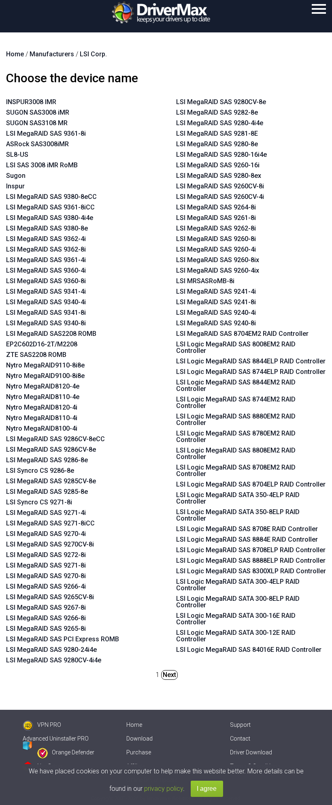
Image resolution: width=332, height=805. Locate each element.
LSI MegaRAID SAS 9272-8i (46, 555)
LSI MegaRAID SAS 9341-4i (46, 291)
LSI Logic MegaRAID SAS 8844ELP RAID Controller (251, 361)
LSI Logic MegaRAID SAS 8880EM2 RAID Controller (236, 419)
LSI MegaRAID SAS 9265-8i (46, 628)
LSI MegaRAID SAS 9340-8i (46, 323)
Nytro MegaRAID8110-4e (42, 397)
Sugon (16, 175)
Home (134, 725)
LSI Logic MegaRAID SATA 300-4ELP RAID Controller (238, 585)
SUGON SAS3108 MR (37, 123)
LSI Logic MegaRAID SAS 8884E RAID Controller (247, 539)
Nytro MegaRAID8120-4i (41, 407)
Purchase (138, 752)
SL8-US (17, 154)
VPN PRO (49, 725)
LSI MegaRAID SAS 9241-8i (216, 302)
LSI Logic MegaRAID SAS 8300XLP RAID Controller (251, 571)
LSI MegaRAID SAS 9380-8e (47, 228)
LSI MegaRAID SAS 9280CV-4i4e (53, 660)
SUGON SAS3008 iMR (37, 112)
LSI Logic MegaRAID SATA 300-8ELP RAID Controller (238, 602)
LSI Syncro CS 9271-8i (39, 502)
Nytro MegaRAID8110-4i (41, 418)
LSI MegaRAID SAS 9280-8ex (218, 175)
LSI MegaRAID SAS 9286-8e (47, 460)
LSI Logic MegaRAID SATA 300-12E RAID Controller (236, 636)
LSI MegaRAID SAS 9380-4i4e (49, 218)
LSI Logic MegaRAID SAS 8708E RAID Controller (247, 529)
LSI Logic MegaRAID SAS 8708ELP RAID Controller (251, 550)
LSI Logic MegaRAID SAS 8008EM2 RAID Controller (236, 347)
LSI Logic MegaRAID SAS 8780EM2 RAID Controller (236, 436)
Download (139, 738)
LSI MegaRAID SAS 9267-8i (46, 607)
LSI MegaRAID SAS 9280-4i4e (219, 123)
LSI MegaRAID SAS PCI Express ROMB (62, 639)
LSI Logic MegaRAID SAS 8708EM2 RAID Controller (236, 470)
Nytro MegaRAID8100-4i (41, 428)
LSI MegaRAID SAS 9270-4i (46, 534)
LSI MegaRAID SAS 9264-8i (216, 207)
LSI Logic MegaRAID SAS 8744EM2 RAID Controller (236, 402)
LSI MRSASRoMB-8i (205, 281)
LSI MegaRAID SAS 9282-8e (217, 112)
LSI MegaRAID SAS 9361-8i (46, 133)
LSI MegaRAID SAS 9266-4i (46, 586)
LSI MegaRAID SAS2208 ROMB (51, 333)
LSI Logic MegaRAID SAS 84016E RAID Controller (248, 649)
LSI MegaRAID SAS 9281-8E (217, 133)
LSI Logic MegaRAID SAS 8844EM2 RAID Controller (236, 385)
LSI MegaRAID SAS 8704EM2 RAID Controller (242, 333)
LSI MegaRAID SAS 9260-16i (218, 165)
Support (240, 725)
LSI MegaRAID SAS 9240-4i (216, 312)
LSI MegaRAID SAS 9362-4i (46, 239)
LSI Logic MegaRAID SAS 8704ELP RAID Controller (251, 484)
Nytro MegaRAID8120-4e (42, 386)
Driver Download (251, 752)
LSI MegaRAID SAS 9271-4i (46, 513)
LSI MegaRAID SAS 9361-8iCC (50, 207)
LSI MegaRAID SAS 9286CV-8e (51, 449)
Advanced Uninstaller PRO (56, 738)
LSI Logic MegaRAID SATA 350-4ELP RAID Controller (238, 498)
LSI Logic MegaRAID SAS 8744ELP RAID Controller (251, 372)
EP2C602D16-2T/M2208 (41, 344)
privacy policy (163, 788)
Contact (240, 738)
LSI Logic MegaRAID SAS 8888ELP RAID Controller (251, 560)
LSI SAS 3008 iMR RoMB (42, 165)
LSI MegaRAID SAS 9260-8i (216, 239)
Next (169, 675)
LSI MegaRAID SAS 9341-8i (46, 312)
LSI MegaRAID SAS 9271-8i (46, 565)
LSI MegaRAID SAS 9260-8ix (217, 260)
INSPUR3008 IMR (31, 102)
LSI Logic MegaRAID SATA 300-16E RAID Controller (236, 619)
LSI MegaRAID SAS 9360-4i (46, 270)
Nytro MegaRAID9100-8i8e (45, 376)
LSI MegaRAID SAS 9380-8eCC (51, 197)
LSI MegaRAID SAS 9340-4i (46, 302)
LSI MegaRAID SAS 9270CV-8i (50, 544)
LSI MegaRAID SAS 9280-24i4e (51, 649)
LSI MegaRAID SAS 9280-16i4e (221, 154)
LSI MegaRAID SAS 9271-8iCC (50, 523)
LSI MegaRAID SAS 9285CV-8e (51, 481)
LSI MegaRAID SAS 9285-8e (47, 491)
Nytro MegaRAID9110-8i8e (45, 365)
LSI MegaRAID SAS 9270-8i (46, 576)
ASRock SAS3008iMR (37, 144)
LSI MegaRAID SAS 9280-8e (217, 144)
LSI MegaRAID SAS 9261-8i (216, 218)
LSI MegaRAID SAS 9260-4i (216, 249)
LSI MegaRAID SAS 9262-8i (216, 228)
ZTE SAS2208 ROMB (36, 355)
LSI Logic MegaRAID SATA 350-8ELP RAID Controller (238, 515)
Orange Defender (73, 752)
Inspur (15, 186)
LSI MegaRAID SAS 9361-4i (46, 260)
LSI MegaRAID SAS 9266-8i (46, 618)
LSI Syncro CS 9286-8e (40, 470)
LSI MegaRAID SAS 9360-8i (46, 281)
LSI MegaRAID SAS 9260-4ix (217, 270)
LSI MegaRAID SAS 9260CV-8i (220, 186)
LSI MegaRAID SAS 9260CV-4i (220, 197)
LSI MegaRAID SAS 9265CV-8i (50, 597)
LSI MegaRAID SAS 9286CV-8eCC (55, 439)
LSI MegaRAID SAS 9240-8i (216, 323)
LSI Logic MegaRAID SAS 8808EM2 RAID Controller (236, 453)
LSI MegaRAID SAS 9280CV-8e (221, 102)
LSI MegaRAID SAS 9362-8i (46, 249)
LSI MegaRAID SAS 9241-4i (216, 291)
